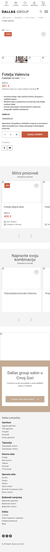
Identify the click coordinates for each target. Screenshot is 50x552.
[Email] (10, 148)
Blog (4, 524)
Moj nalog (34, 5)
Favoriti (25, 5)
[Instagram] (3, 535)
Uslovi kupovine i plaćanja (12, 518)
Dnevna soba (30, 18)
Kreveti (5, 478)
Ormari (4, 483)
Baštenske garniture (10, 501)
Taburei (5, 463)
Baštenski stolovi (9, 504)
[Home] (15, 12)
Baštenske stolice (9, 506)
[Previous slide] (18, 236)
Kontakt (15, 5)
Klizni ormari (7, 486)
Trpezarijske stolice (10, 449)
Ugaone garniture (9, 426)
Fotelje (40, 18)
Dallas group (6, 18)
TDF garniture (7, 429)
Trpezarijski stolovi (9, 446)
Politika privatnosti (9, 521)
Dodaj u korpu (35, 134)
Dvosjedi (5, 434)
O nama (5, 515)
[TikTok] (10, 535)
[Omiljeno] (43, 34)
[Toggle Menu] (46, 11)
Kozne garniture (8, 437)
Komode (5, 466)
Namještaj (18, 18)
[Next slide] (31, 236)
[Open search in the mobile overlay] (41, 11)
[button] (8, 62)
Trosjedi (5, 432)
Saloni (6, 5)
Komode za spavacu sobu (12, 489)
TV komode (6, 469)
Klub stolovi (7, 460)
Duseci (5, 480)
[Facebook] (4, 148)
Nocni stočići (7, 492)
